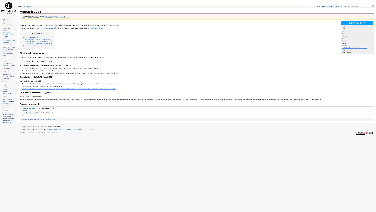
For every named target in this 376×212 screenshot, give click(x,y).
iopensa (25, 108)
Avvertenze (54, 132)
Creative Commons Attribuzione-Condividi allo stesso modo (64, 129)
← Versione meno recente (33, 17)
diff (24, 17)
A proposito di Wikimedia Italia (42, 132)
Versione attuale (45, 17)
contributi (62, 16)
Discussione (55, 16)
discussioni (32, 108)
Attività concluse (33, 119)
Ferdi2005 (25, 110)
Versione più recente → (60, 17)
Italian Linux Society (360, 48)
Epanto (25, 113)
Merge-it (52, 119)
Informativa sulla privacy (26, 132)
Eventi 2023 (44, 119)
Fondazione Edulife (348, 48)
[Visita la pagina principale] (8, 8)
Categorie (24, 119)
